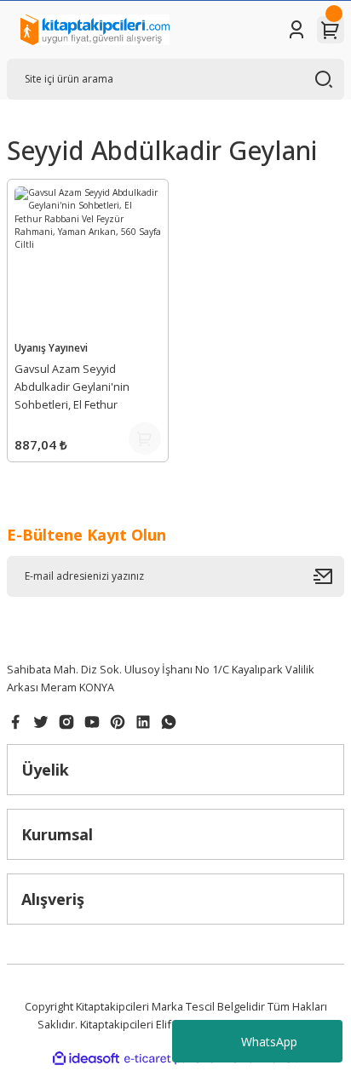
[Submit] (329, 576)
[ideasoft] (86, 1059)
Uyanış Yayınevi (51, 347)
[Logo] (95, 29)
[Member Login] (296, 29)
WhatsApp (269, 1042)
